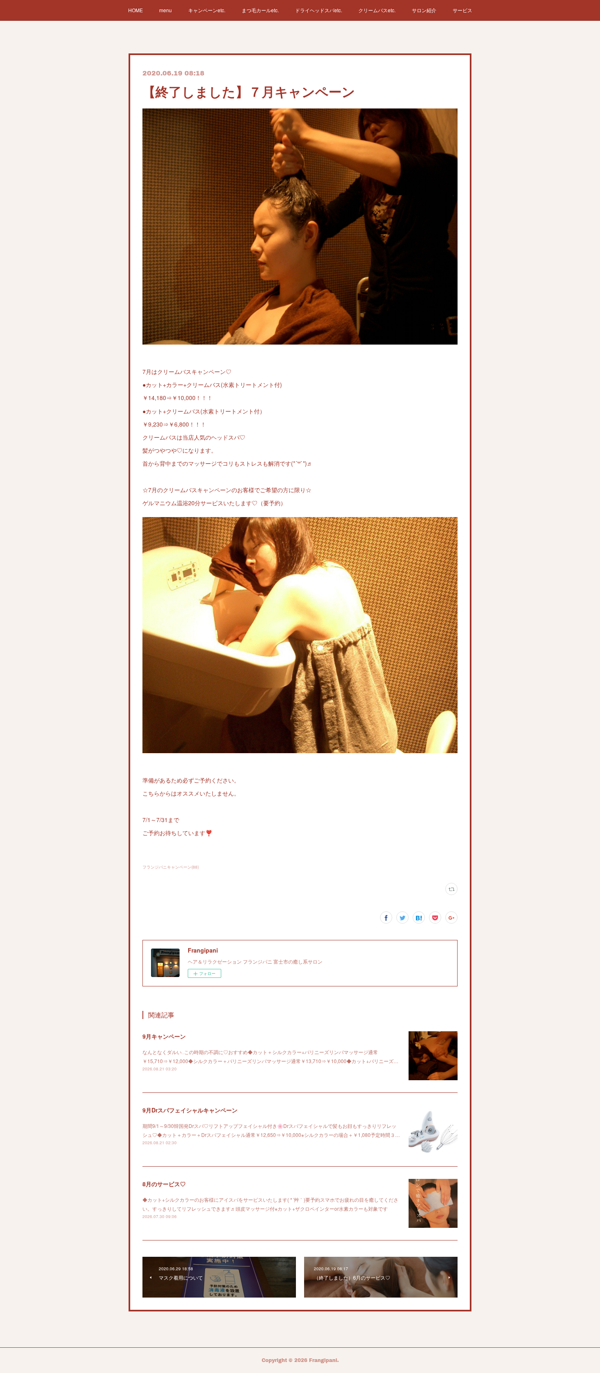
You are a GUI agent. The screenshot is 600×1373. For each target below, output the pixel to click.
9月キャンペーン (164, 1036)
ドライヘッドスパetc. (318, 10)
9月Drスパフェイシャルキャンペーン (190, 1110)
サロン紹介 (424, 10)
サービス (462, 10)
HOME (135, 10)
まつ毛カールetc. (260, 10)
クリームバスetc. (377, 10)
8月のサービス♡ (164, 1184)
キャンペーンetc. (206, 10)
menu (165, 10)
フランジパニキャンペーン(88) (170, 867)
